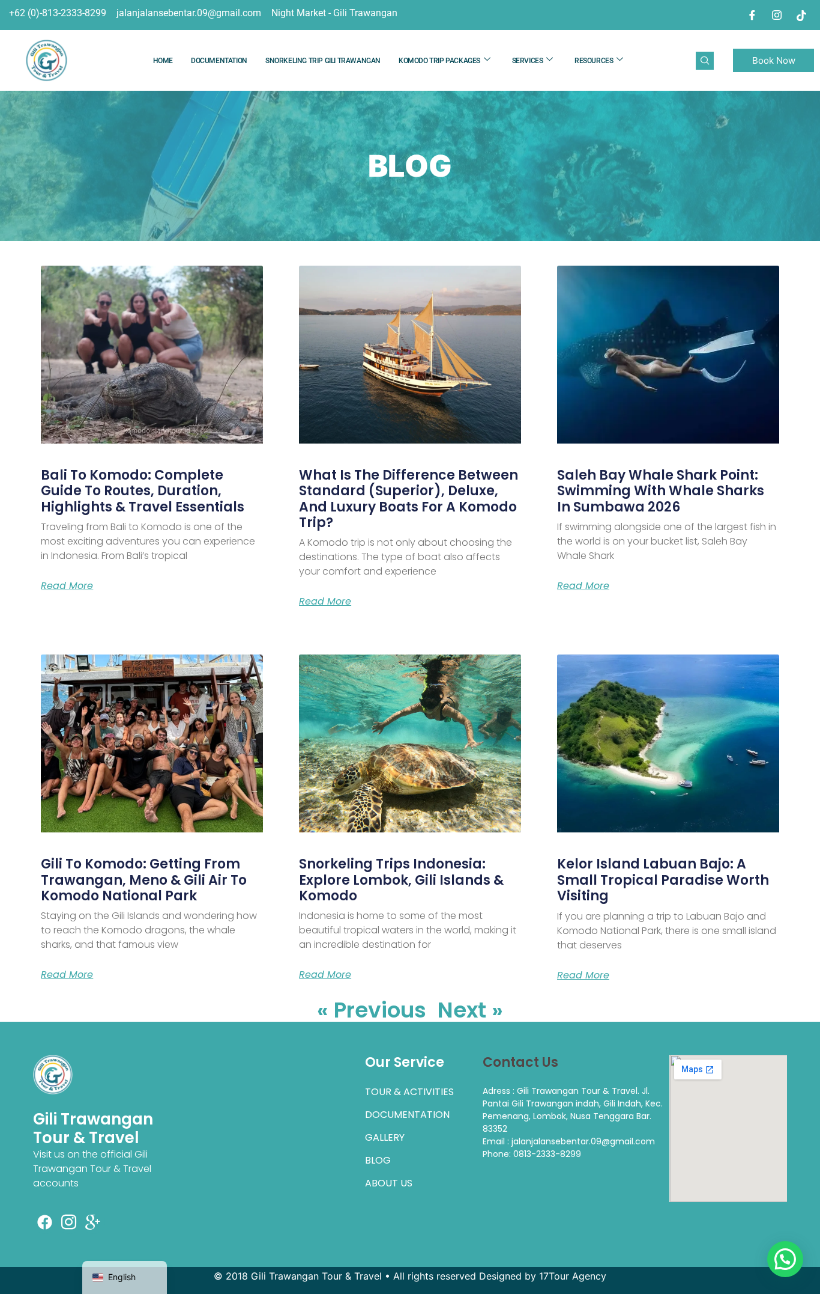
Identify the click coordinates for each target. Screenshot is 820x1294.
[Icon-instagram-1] (69, 1222)
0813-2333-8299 (547, 1154)
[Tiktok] (801, 15)
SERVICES (527, 60)
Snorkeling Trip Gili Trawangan (323, 60)
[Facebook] (752, 15)
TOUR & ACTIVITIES (409, 1092)
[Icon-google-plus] (93, 1222)
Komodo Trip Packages (439, 60)
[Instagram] (777, 15)
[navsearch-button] (705, 61)
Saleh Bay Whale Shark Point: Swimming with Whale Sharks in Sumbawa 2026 (660, 491)
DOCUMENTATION (219, 60)
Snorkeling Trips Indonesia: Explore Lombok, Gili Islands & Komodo (401, 880)
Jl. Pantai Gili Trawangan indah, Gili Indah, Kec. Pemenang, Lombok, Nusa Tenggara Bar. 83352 (573, 1110)
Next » (470, 1010)
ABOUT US (388, 1183)
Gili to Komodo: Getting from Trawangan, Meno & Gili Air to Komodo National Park (144, 880)
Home (163, 60)
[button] (785, 1259)
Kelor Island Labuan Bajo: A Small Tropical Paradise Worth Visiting (663, 880)
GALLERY (385, 1137)
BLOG (378, 1160)
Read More (67, 586)
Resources (593, 60)
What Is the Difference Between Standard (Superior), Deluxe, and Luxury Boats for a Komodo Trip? (408, 499)
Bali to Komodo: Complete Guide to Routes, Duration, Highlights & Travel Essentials (142, 491)
